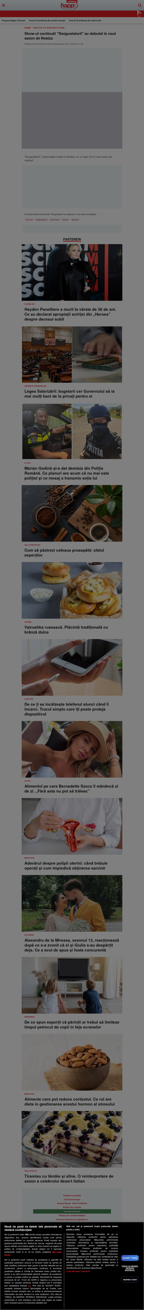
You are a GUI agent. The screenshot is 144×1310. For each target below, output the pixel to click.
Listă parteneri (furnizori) (78, 1271)
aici (29, 1285)
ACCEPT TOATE (130, 1258)
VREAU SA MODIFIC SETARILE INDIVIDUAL (130, 1268)
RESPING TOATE (130, 1279)
